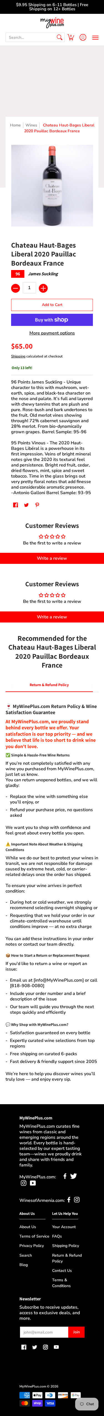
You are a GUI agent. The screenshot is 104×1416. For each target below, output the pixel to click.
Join (76, 1332)
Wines (31, 125)
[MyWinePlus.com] (52, 23)
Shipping (18, 356)
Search (25, 1255)
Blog (23, 1264)
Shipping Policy (65, 1245)
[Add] (43, 288)
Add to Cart (52, 304)
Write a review (52, 558)
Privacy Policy (31, 1245)
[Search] (59, 37)
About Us (27, 1227)
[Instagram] (23, 1184)
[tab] (49, 686)
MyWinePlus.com (32, 1386)
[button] (71, 37)
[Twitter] (73, 1177)
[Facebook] (65, 1177)
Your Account (64, 1227)
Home (15, 125)
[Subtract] (15, 288)
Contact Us (62, 1270)
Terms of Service (34, 1236)
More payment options (52, 333)
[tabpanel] (52, 890)
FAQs (57, 1236)
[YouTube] (33, 1184)
